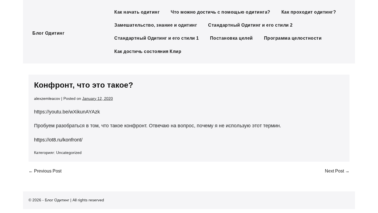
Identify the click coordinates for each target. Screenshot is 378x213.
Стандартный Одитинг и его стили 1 (156, 38)
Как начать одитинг (137, 12)
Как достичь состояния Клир (147, 51)
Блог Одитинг (48, 33)
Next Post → (337, 171)
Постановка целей (231, 38)
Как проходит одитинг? (308, 12)
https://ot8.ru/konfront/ (58, 140)
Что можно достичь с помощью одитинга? (220, 12)
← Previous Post (45, 171)
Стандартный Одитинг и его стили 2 (250, 25)
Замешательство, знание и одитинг (155, 25)
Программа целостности (293, 38)
